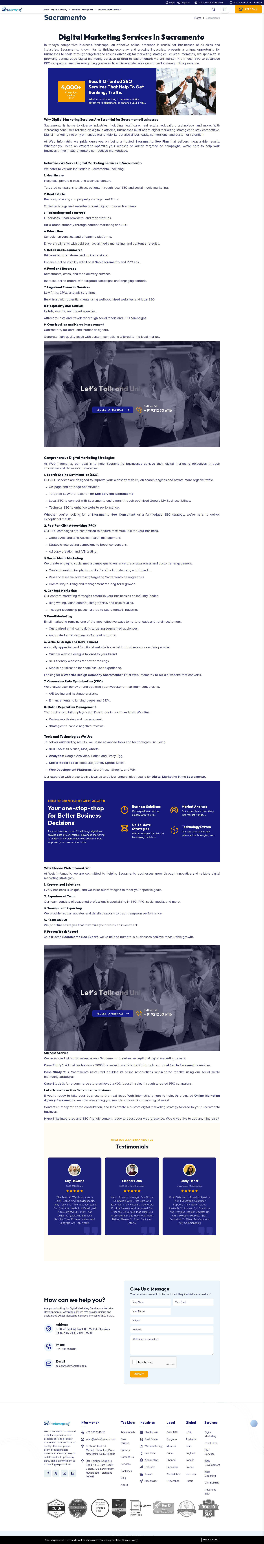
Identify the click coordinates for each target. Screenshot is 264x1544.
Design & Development (82, 9)
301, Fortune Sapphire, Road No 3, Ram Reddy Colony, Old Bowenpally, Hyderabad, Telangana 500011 (100, 1468)
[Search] (213, 9)
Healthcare (151, 1432)
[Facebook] (47, 1473)
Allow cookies (210, 1540)
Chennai (171, 1460)
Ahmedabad (173, 1474)
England (190, 1453)
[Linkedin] (72, 1473)
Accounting (151, 1460)
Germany (191, 1474)
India (188, 1446)
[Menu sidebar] (225, 9)
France (190, 1467)
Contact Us (127, 1456)
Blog (123, 1477)
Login (172, 2)
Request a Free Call (110, 409)
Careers (125, 1450)
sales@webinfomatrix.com (101, 1439)
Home (46, 9)
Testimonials (128, 1432)
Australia (191, 1439)
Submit (139, 1374)
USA (188, 1432)
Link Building (212, 1482)
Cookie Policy (130, 1540)
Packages (126, 1471)
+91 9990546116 (95, 1432)
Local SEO (211, 1443)
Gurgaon (172, 1439)
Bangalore (172, 1467)
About (124, 1484)
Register (185, 2)
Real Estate (151, 1439)
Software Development (108, 9)
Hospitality (151, 1480)
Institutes (150, 1467)
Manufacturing (153, 1446)
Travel (148, 1474)
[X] (55, 1473)
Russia (189, 1480)
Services (126, 1463)
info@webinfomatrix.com (211, 2)
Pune (170, 1453)
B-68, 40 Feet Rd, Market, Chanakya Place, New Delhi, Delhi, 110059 (100, 1450)
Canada (190, 1460)
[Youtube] (64, 1473)
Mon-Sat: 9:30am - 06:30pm (248, 2)
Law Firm (150, 1453)
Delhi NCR (172, 1432)
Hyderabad (173, 1480)
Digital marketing (59, 9)
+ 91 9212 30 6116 (158, 410)
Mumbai (171, 1446)
